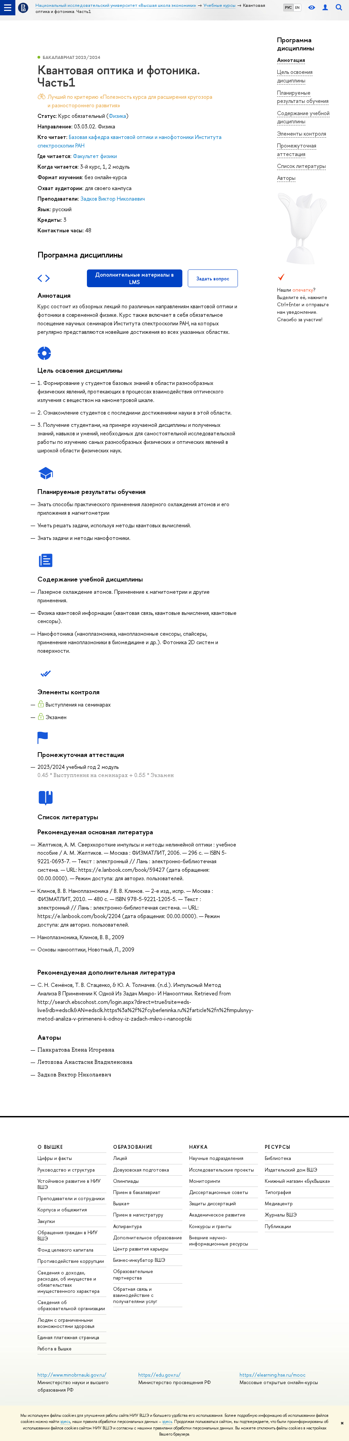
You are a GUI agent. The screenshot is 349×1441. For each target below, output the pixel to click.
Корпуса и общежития (62, 1209)
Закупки (46, 1221)
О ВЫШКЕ (50, 1147)
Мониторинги (204, 1181)
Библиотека (278, 1158)
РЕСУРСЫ (278, 1147)
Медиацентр (279, 1203)
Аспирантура (127, 1226)
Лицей (120, 1158)
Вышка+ (121, 1203)
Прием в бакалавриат (137, 1192)
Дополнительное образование (147, 1237)
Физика (117, 116)
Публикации (278, 1226)
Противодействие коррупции (70, 1261)
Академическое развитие (217, 1214)
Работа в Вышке (54, 1348)
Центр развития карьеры (140, 1248)
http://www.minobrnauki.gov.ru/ (71, 1375)
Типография (278, 1192)
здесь (65, 1421)
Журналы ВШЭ (281, 1214)
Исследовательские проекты (221, 1169)
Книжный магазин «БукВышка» (297, 1181)
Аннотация (291, 60)
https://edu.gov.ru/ (159, 1375)
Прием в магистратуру (138, 1214)
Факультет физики (95, 156)
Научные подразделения (216, 1158)
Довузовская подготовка (141, 1169)
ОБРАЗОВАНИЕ (133, 1147)
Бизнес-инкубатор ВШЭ (139, 1260)
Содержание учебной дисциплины (303, 117)
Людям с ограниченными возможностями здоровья (65, 1323)
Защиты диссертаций (212, 1203)
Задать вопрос (212, 278)
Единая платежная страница (68, 1337)
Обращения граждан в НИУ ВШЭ (67, 1235)
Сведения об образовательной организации (71, 1305)
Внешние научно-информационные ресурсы (218, 1240)
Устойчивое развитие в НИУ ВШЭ (69, 1184)
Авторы (286, 178)
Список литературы (301, 166)
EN (297, 7)
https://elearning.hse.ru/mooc (272, 1375)
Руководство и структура (66, 1169)
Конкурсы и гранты (210, 1226)
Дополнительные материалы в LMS (134, 278)
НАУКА (198, 1147)
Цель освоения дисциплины (295, 76)
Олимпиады (126, 1181)
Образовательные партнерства (133, 1274)
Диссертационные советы (218, 1192)
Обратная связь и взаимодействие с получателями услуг (135, 1295)
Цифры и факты (54, 1158)
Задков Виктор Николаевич (112, 198)
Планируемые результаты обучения (303, 97)
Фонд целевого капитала (65, 1249)
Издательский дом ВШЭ (291, 1169)
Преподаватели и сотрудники (71, 1198)
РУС (288, 7)
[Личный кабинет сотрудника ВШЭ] (325, 7)
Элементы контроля (301, 133)
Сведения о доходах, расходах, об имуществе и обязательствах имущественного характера (68, 1282)
